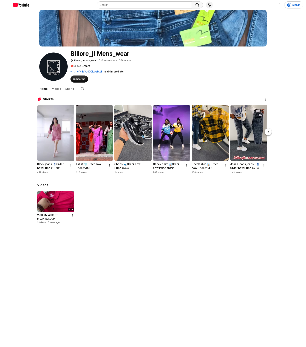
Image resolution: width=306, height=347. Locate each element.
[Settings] (279, 5)
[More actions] (265, 99)
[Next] (268, 131)
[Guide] (6, 5)
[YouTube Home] (21, 5)
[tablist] (153, 89)
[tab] (43, 89)
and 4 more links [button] (114, 71)
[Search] (197, 4)
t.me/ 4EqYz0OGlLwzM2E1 (88, 71)
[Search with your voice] (209, 4)
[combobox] (145, 5)
